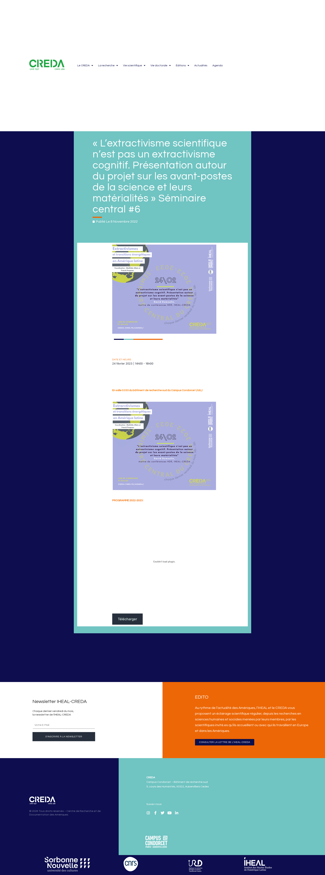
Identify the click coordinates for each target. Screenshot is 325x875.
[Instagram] (148, 813)
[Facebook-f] (155, 813)
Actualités (200, 65)
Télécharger (127, 619)
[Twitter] (162, 813)
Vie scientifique (132, 65)
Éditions (181, 65)
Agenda (217, 65)
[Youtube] (169, 813)
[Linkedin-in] (177, 813)
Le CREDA (83, 65)
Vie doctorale (158, 65)
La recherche (106, 65)
